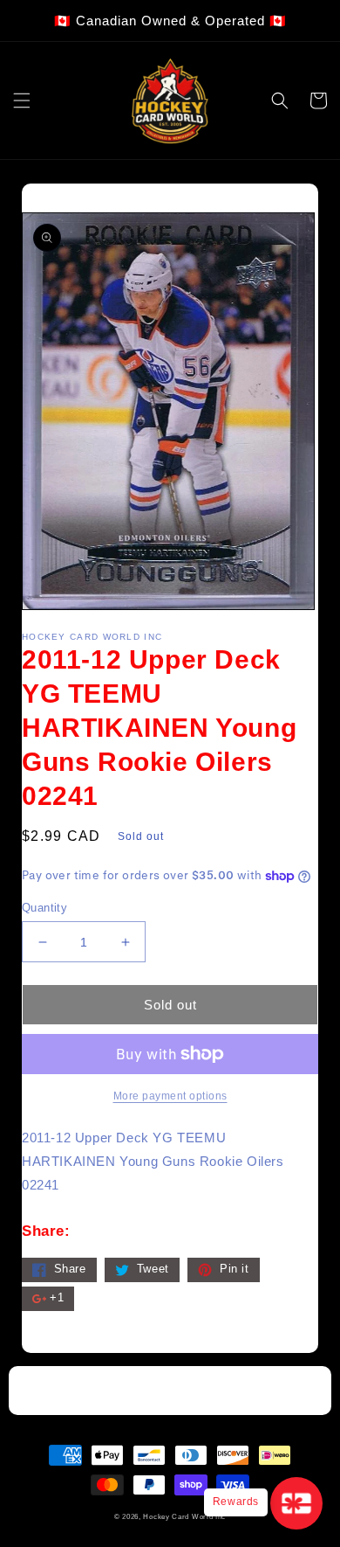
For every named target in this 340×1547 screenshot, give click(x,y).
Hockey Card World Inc (184, 1516)
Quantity (44, 907)
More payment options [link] (170, 1096)
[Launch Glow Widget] (296, 1503)
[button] (22, 100)
